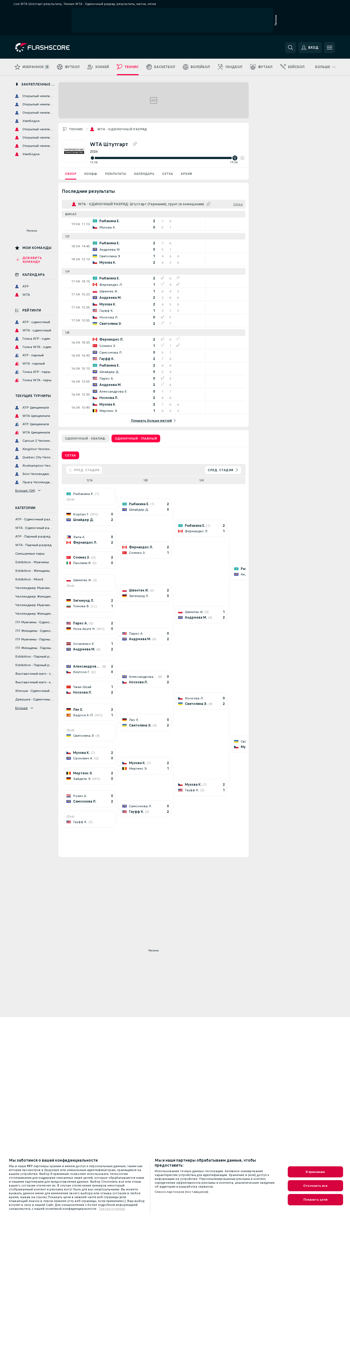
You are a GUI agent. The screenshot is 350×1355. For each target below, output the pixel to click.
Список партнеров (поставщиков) (182, 1192)
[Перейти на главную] (53, 47)
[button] (242, 158)
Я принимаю (315, 1172)
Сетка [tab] (70, 455)
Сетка (167, 174)
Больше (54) (25, 490)
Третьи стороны (111, 1209)
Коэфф (90, 174)
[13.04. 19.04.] (167, 158)
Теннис (76, 129)
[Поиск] (290, 47)
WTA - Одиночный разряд (122, 129)
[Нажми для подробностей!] (153, 224)
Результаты (115, 174)
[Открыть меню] (329, 47)
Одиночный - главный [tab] (136, 438)
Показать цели (315, 1199)
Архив (186, 174)
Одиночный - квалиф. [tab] (85, 438)
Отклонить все (315, 1186)
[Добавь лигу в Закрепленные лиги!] (134, 144)
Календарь (144, 174)
